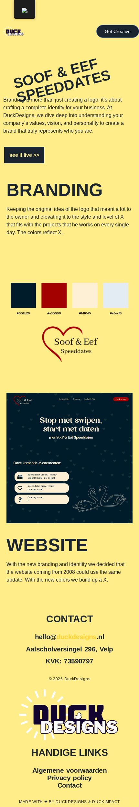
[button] (117, 31)
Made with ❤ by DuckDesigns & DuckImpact (69, 802)
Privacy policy (69, 777)
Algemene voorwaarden (69, 770)
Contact (70, 785)
